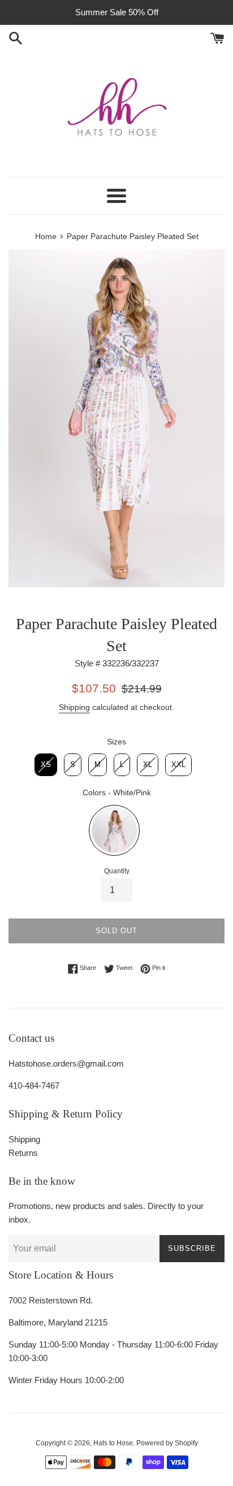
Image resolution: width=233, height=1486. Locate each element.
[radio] (45, 764)
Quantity (117, 871)
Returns (23, 1153)
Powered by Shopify (167, 1443)
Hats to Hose (113, 1443)
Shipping (74, 707)
